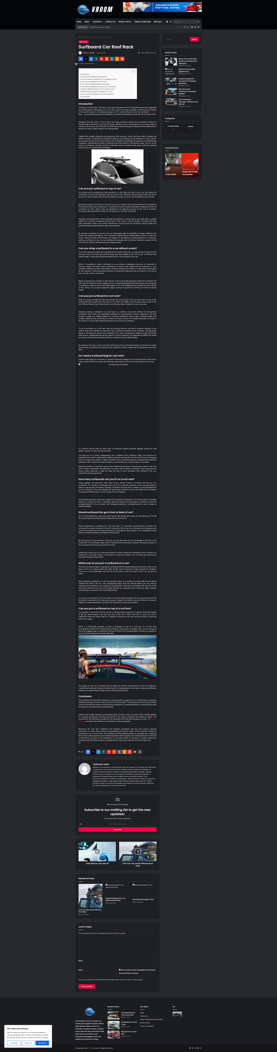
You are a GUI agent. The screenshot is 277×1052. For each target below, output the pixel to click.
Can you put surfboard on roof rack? (94, 82)
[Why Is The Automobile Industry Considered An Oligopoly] (171, 62)
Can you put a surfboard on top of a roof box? (97, 94)
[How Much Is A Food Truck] (114, 1025)
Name (81, 961)
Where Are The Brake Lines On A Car (101, 27)
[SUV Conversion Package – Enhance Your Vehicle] (171, 101)
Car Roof (153, 112)
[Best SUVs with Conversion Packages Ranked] (171, 91)
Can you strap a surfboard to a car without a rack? (99, 79)
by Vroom (95, 1048)
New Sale (158, 22)
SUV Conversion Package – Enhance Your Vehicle (188, 101)
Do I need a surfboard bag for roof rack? (95, 84)
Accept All (42, 1043)
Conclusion (86, 96)
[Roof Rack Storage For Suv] (144, 890)
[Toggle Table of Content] (132, 71)
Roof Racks (89, 37)
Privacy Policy (124, 22)
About (87, 22)
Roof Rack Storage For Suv (143, 899)
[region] (28, 1036)
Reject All (28, 1043)
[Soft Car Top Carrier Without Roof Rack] (90, 896)
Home (79, 22)
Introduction (85, 74)
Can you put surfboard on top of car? (94, 77)
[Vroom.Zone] (94, 8)
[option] (181, 165)
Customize (14, 1043)
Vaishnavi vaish (87, 53)
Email (81, 970)
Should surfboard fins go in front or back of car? (98, 89)
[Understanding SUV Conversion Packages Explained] (171, 81)
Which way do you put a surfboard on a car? (96, 91)
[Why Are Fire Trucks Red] (114, 1035)
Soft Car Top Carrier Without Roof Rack (90, 911)
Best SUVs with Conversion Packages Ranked (187, 91)
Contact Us (110, 22)
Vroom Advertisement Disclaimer (151, 1019)
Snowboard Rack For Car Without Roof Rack (115, 899)
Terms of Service (133, 980)
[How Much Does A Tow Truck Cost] (114, 1016)
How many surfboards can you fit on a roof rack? (98, 87)
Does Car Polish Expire (177, 174)
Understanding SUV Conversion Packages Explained (187, 81)
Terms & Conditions (142, 22)
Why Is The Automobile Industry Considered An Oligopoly (188, 61)
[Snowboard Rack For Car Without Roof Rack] (117, 890)
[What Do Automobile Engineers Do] (171, 72)
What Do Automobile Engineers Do (187, 70)
